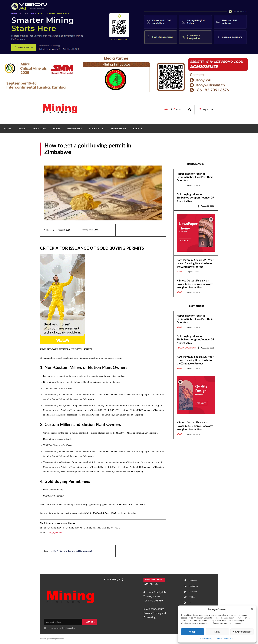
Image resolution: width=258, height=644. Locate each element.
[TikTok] (185, 597)
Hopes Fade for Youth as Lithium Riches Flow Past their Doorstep (195, 177)
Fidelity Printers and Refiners (62, 551)
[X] (136, 230)
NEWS (179, 185)
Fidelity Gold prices (186, 206)
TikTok (192, 597)
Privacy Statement (225, 638)
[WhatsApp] (143, 230)
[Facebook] (129, 230)
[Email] (150, 230)
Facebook (193, 581)
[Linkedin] (122, 230)
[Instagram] (185, 586)
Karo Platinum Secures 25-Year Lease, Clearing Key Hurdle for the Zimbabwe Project (195, 263)
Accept (192, 631)
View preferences (242, 631)
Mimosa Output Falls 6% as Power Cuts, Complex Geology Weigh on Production (195, 284)
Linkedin (193, 592)
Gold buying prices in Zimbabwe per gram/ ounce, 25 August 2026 (195, 198)
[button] (252, 609)
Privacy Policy (206, 638)
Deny (217, 631)
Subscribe (90, 622)
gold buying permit (84, 551)
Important (213, 153)
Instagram (193, 586)
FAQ (203, 153)
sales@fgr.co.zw (54, 532)
